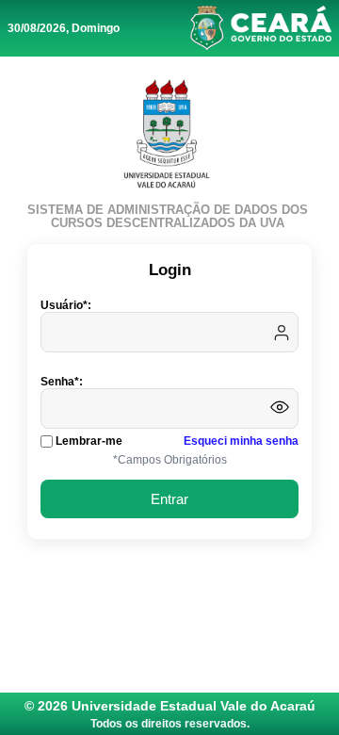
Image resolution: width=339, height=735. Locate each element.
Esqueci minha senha (241, 441)
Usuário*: (65, 305)
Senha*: (61, 381)
